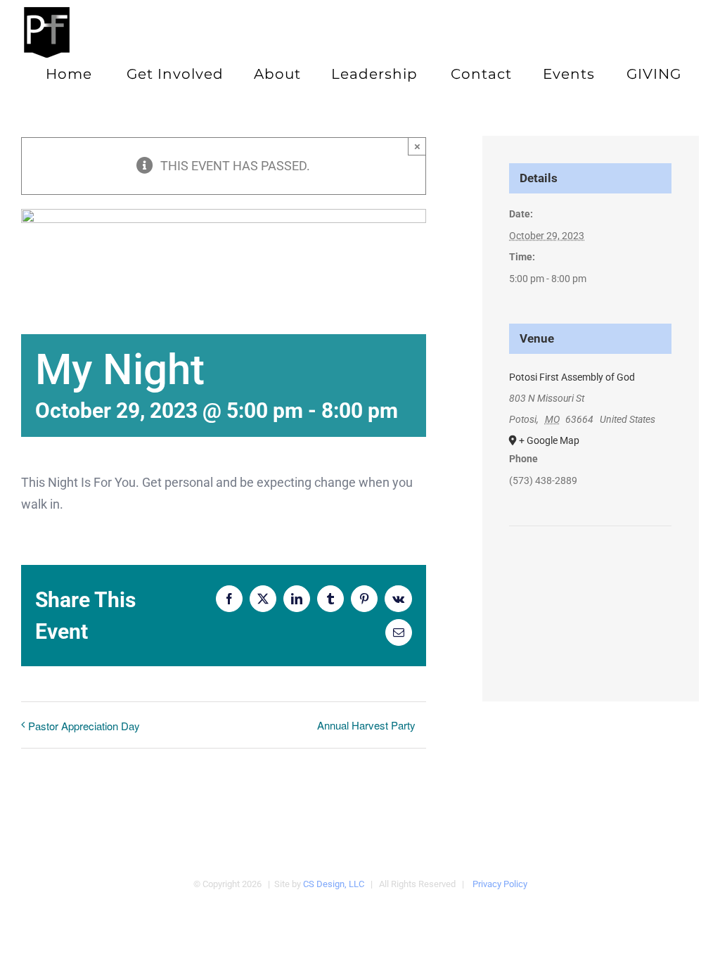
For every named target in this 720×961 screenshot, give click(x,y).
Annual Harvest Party (366, 725)
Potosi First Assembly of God (572, 377)
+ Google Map (549, 440)
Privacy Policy (499, 884)
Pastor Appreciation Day (84, 725)
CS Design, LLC (333, 884)
